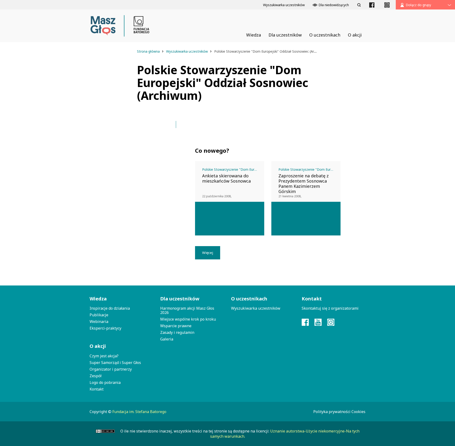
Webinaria (99, 321)
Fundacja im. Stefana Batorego (139, 411)
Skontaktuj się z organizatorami (330, 308)
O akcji (98, 346)
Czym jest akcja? (104, 356)
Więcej (207, 252)
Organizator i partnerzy (111, 369)
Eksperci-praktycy (105, 328)
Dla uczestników (179, 298)
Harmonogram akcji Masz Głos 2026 (187, 310)
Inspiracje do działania (110, 308)
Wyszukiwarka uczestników (187, 51)
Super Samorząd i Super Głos (115, 362)
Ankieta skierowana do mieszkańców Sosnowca (226, 178)
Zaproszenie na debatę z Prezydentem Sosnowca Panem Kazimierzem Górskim (303, 183)
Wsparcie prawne (175, 325)
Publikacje (99, 314)
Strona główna (149, 51)
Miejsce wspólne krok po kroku (188, 319)
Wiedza (98, 298)
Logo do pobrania (105, 382)
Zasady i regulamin (177, 332)
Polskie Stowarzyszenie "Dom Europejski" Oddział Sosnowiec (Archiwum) (233, 169)
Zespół (95, 375)
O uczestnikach (249, 298)
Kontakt (97, 389)
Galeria (166, 339)
